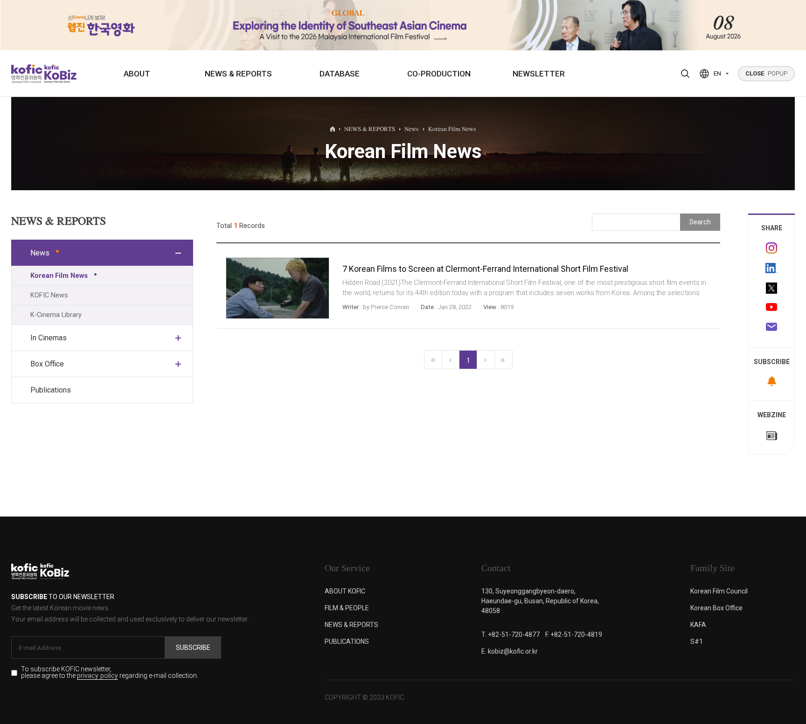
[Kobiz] (59, 73)
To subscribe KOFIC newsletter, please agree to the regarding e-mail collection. (109, 673)
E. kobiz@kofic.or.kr (509, 651)
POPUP (766, 73)
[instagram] (771, 248)
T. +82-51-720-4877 (510, 634)
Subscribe (193, 647)
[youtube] (771, 308)
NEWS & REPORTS (238, 73)
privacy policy (97, 676)
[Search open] (685, 74)
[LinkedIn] (771, 268)
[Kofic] (26, 73)
